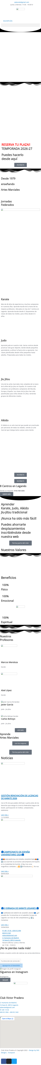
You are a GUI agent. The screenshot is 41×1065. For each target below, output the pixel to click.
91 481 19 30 (4, 1010)
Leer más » (5, 815)
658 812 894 (4, 1012)
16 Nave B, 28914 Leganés (9, 1005)
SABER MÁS (7, 494)
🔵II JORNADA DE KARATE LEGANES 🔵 (20, 908)
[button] (20, 25)
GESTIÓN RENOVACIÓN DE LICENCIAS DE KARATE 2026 (19, 797)
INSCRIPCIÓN (7, 21)
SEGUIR (5, 980)
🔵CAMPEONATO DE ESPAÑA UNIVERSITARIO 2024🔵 (15, 853)
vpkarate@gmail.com (7, 1007)
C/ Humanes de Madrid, (8, 1003)
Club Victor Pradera (12, 997)
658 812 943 (14, 1012)
